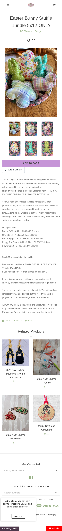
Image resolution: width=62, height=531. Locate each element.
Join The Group (45, 499)
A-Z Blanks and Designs (31, 31)
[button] (21, 529)
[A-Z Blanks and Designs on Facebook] (31, 478)
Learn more (18, 516)
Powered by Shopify (48, 515)
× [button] (34, 496)
